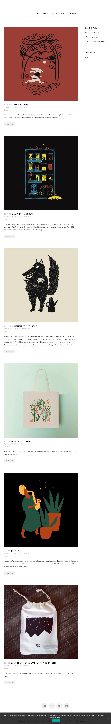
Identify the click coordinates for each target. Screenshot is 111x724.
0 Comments (24, 107)
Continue (56, 721)
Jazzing (15, 551)
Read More (9, 124)
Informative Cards (91, 37)
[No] (108, 718)
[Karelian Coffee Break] (41, 285)
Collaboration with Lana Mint (95, 41)
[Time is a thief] (41, 64)
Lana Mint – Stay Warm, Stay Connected (34, 663)
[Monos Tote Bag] (41, 400)
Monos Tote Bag (20, 441)
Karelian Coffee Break (24, 326)
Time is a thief (20, 104)
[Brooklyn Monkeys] (41, 173)
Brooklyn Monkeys (23, 214)
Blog (86, 57)
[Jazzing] (41, 510)
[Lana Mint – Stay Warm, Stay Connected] (41, 622)
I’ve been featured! (92, 33)
